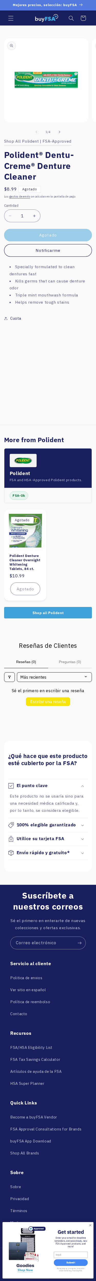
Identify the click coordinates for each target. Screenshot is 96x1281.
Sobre (15, 1186)
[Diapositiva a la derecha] (59, 132)
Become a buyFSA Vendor (33, 1117)
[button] (11, 18)
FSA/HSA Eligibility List (31, 1047)
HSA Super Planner (27, 1083)
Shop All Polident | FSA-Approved (37, 141)
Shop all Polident (48, 613)
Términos (18, 1210)
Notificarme (48, 250)
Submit (70, 1263)
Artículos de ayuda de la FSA (36, 1071)
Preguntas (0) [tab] (70, 662)
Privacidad (19, 1198)
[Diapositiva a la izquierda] (36, 132)
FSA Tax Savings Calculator (35, 1059)
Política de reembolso (30, 1001)
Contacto (18, 1013)
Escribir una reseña (48, 701)
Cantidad (11, 205)
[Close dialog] (90, 1225)
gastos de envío (19, 196)
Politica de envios (26, 977)
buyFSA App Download (30, 1141)
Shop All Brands (24, 1153)
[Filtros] (9, 677)
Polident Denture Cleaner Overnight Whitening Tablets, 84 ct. (24, 562)
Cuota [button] (15, 318)
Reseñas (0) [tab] (26, 662)
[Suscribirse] (80, 943)
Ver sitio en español (28, 989)
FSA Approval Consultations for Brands (45, 1129)
